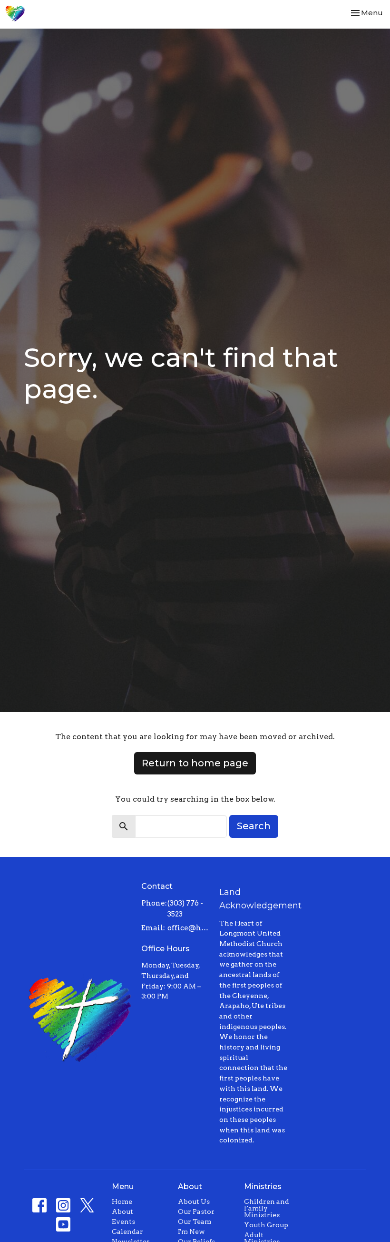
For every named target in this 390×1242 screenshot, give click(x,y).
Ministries (263, 1186)
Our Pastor (196, 1211)
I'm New (191, 1231)
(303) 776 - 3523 (185, 908)
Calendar (127, 1231)
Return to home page (195, 763)
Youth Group (266, 1225)
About (122, 1211)
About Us (194, 1201)
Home (122, 1201)
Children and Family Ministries (266, 1208)
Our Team (194, 1221)
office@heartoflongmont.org (188, 928)
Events (123, 1221)
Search (254, 826)
